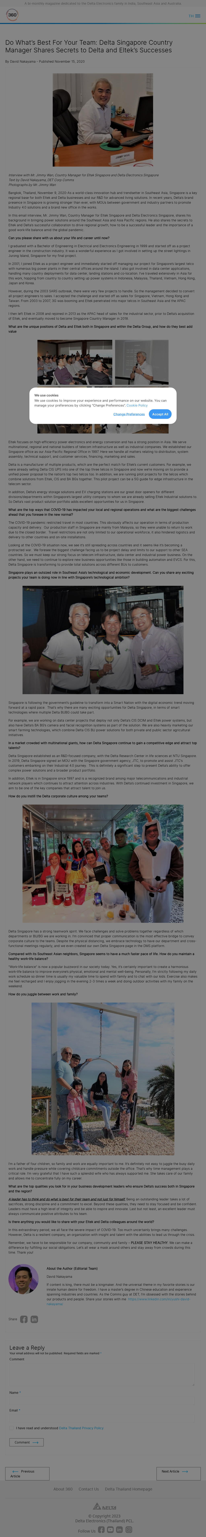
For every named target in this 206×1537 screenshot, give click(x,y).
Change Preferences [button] (129, 414)
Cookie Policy (137, 405)
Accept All (160, 414)
